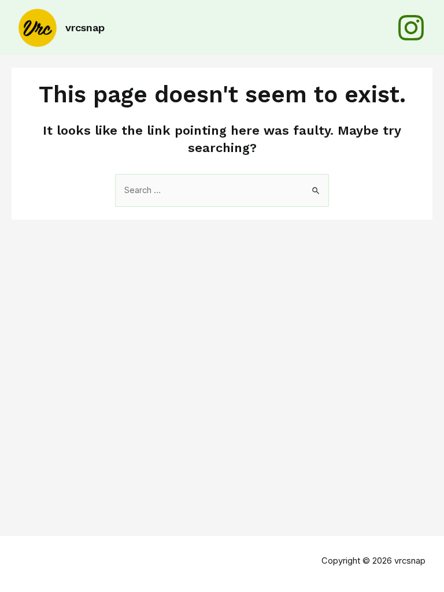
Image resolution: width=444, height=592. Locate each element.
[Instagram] (411, 27)
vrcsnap (85, 27)
